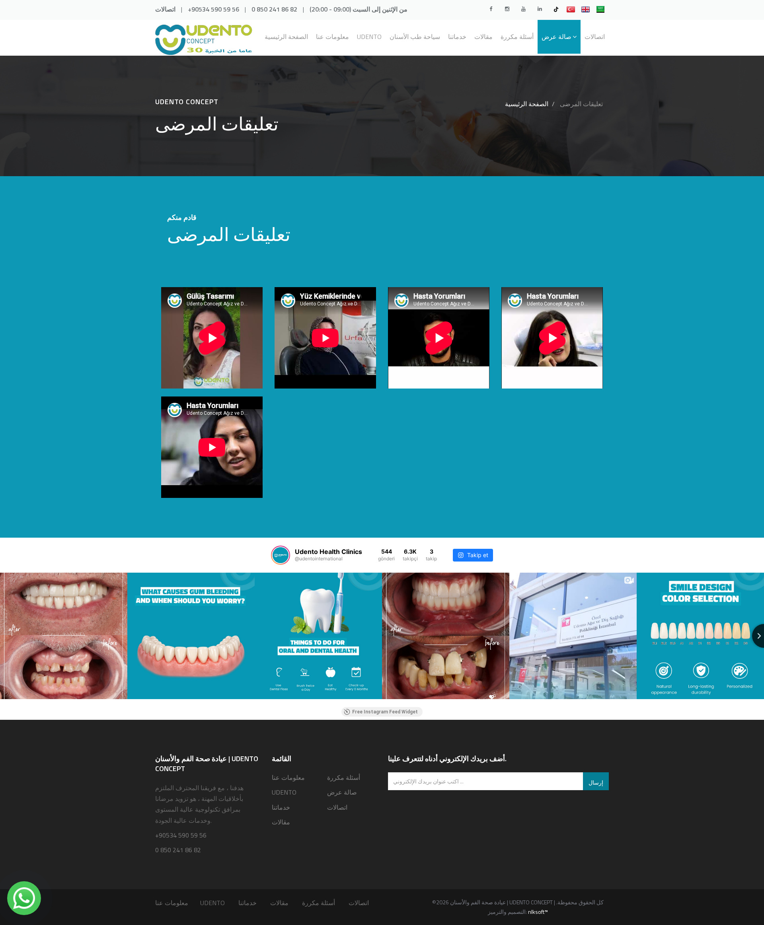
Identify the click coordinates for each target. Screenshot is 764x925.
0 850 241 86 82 (274, 9)
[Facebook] (491, 9)
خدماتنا (457, 36)
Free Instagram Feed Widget (385, 712)
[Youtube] (523, 9)
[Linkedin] (540, 9)
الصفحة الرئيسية (286, 36)
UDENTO (369, 36)
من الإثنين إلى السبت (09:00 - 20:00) (358, 9)
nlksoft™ (538, 912)
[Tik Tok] (556, 9)
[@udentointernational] (280, 555)
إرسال (596, 782)
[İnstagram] (507, 9)
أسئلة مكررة (517, 36)
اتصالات (165, 9)
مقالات (483, 36)
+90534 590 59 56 (213, 9)
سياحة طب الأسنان (415, 36)
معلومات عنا (332, 36)
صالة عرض (556, 36)
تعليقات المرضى (580, 104)
